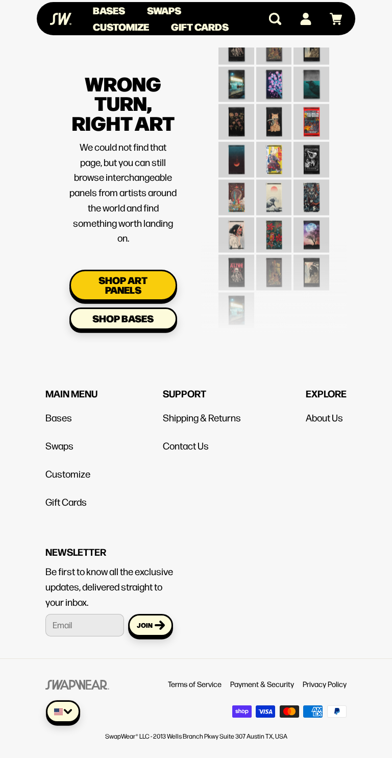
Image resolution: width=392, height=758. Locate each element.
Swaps (164, 10)
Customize (121, 26)
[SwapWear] (60, 19)
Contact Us (186, 445)
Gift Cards (200, 26)
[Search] (270, 19)
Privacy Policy (325, 684)
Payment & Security (262, 684)
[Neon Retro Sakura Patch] (273, 78)
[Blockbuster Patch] (236, 78)
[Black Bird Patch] (311, 78)
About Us (324, 417)
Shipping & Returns (202, 417)
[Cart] (331, 19)
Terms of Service (195, 684)
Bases (109, 10)
